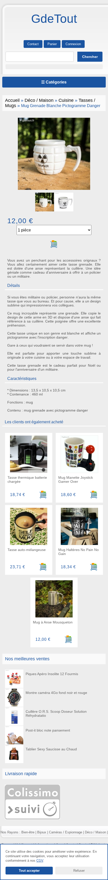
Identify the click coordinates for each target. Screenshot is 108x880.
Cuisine (66, 100)
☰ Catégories (54, 82)
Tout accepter (29, 870)
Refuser (79, 870)
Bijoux (41, 832)
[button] (54, 66)
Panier (52, 44)
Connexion (73, 44)
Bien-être (27, 832)
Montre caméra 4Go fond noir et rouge (56, 693)
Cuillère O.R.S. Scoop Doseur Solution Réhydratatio (56, 713)
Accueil (12, 100)
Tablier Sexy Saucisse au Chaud (51, 749)
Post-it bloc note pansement (48, 730)
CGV (39, 860)
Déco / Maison (39, 100)
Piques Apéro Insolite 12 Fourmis (52, 674)
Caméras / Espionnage (65, 832)
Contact (33, 44)
